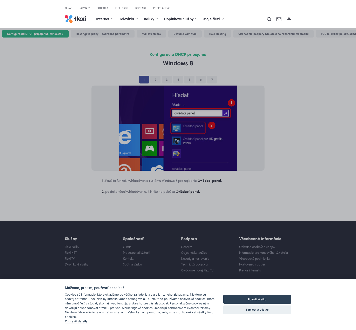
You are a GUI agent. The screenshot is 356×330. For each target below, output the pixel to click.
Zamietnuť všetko (257, 309)
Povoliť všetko (257, 299)
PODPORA (102, 8)
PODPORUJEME (161, 8)
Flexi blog (121, 8)
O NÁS (68, 8)
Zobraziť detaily (76, 321)
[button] (269, 19)
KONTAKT (140, 8)
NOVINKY (85, 8)
